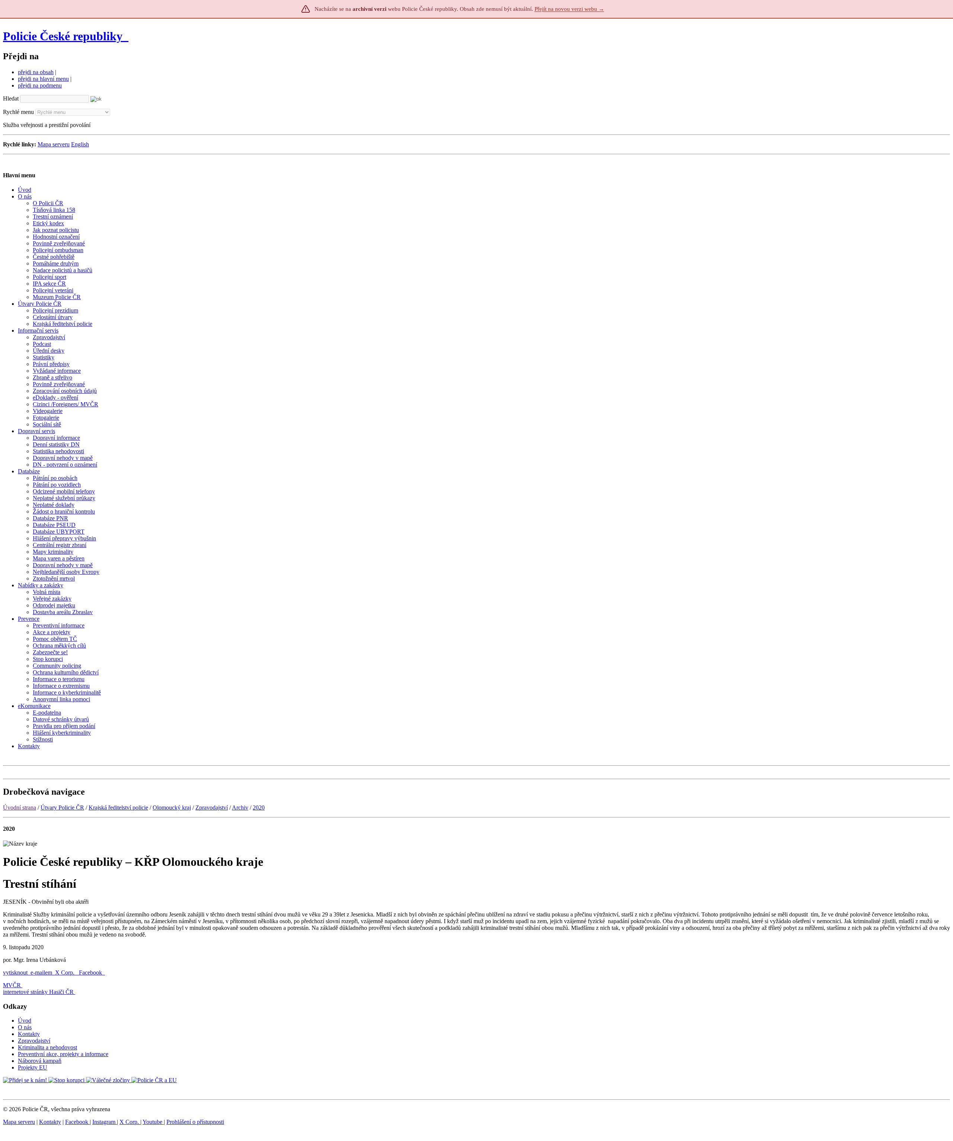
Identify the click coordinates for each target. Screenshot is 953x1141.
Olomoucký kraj (172, 807)
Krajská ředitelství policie (118, 807)
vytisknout (15, 972)
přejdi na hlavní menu (43, 79)
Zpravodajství (211, 807)
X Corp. (65, 972)
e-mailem (41, 972)
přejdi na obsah (36, 72)
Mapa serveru (54, 144)
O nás (25, 1027)
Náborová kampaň (39, 1061)
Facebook (91, 972)
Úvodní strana (19, 807)
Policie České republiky (62, 36)
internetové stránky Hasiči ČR (38, 992)
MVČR (12, 985)
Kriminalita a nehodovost (47, 1047)
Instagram (104, 1122)
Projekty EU (32, 1067)
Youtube (153, 1122)
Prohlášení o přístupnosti (195, 1122)
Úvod (24, 1020)
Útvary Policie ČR (62, 807)
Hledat (11, 98)
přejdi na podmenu (40, 85)
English (80, 144)
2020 (259, 807)
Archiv (240, 807)
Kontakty (29, 1034)
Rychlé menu (18, 112)
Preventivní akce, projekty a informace (63, 1054)
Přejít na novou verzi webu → (569, 9)
